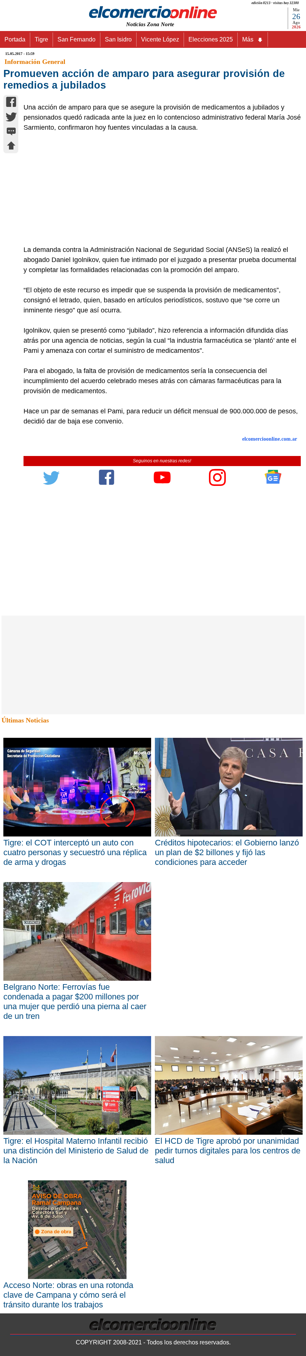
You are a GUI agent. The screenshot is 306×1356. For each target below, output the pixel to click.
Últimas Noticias (25, 720)
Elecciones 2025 (210, 39)
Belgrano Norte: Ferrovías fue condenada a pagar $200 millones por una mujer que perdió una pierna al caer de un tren (74, 1001)
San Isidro (118, 39)
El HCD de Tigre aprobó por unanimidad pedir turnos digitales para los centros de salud (227, 1150)
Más (247, 39)
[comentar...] (11, 132)
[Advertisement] (158, 188)
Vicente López (160, 39)
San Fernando (76, 39)
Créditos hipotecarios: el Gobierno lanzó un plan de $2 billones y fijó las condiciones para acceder (227, 852)
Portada (14, 39)
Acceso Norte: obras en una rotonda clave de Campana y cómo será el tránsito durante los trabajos (68, 1295)
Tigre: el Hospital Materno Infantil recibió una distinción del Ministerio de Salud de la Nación (76, 1150)
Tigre (41, 39)
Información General (34, 61)
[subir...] (11, 147)
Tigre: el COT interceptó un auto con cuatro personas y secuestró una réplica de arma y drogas (75, 852)
